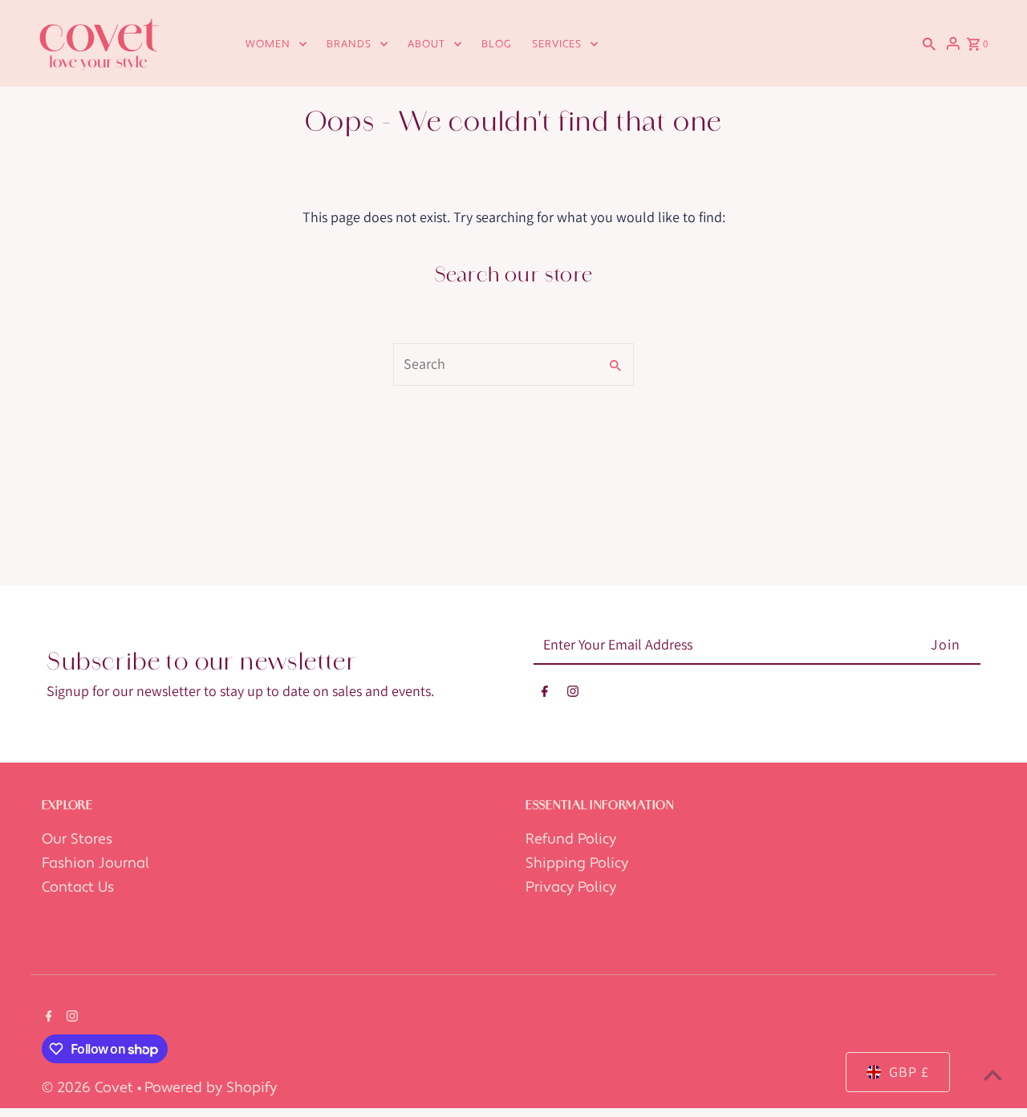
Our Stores (77, 839)
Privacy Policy (571, 887)
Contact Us (78, 887)
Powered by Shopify (210, 1088)
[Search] (929, 43)
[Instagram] (572, 694)
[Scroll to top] (993, 1075)
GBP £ (909, 1071)
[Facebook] (545, 694)
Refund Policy (571, 839)
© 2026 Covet (89, 1088)
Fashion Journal (95, 863)
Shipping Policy (577, 863)
